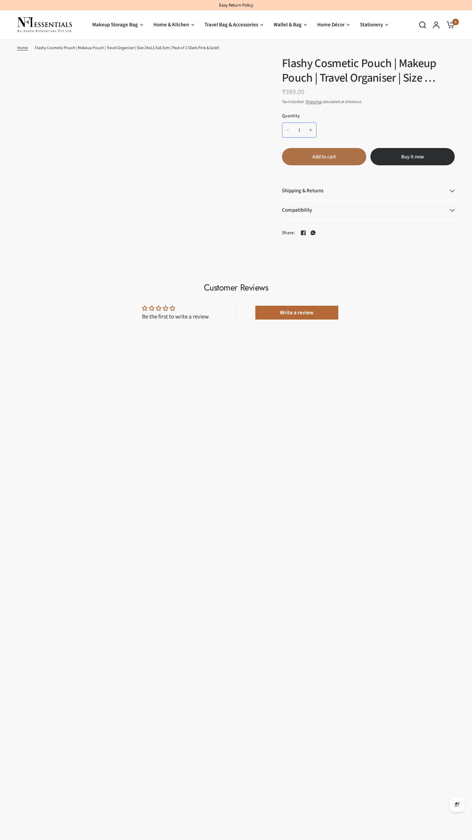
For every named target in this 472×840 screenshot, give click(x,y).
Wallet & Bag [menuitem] (288, 24)
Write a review (296, 312)
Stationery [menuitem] (371, 24)
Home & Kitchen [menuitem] (171, 24)
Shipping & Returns (302, 190)
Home (22, 48)
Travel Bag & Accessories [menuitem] (231, 24)
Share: (288, 233)
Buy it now (412, 156)
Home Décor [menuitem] (330, 24)
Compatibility (297, 210)
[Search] (422, 24)
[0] (449, 24)
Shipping (313, 102)
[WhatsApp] (313, 233)
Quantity (291, 116)
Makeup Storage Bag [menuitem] (115, 24)
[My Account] (436, 24)
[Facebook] (303, 233)
